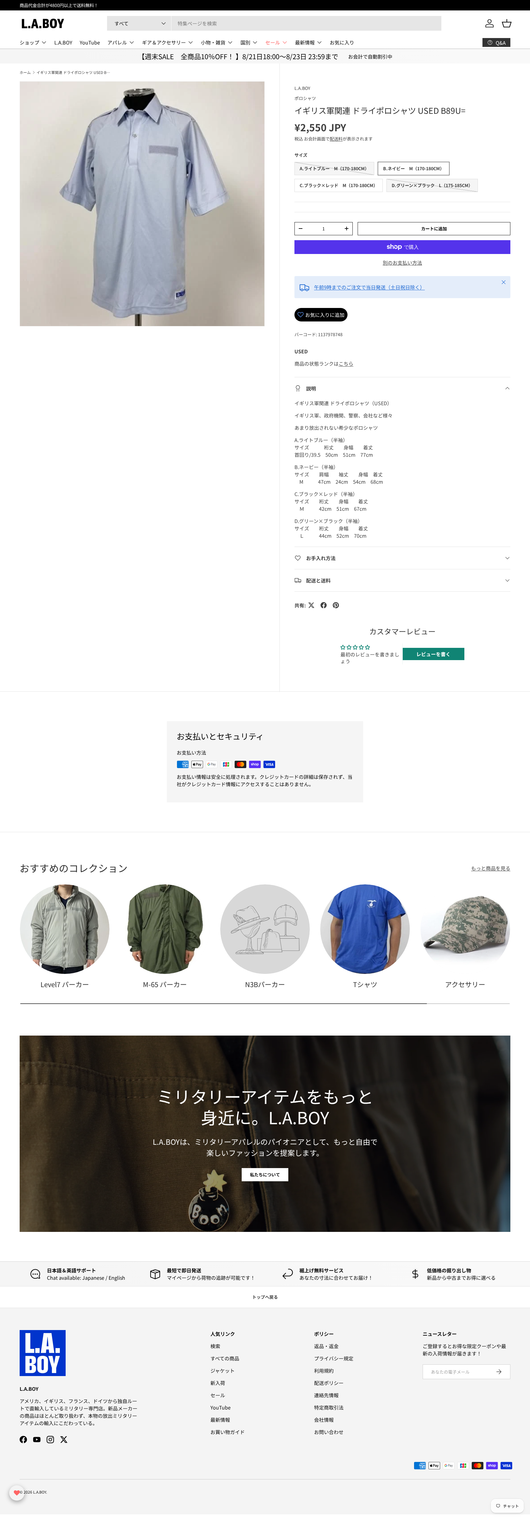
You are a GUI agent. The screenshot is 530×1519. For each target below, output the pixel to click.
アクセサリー (465, 984)
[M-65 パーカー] (164, 929)
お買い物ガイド (227, 1432)
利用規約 (324, 1370)
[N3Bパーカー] (265, 929)
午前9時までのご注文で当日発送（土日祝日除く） (369, 287)
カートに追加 (434, 228)
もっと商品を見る (490, 868)
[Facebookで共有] (323, 605)
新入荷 (217, 1382)
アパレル (117, 42)
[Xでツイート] (311, 605)
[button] (506, 23)
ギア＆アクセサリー (164, 42)
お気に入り (342, 42)
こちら (346, 363)
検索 (215, 1346)
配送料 (336, 139)
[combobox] (274, 23)
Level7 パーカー (64, 984)
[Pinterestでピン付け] (336, 605)
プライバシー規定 (333, 1358)
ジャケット (222, 1370)
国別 (245, 42)
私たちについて (265, 1174)
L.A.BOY (63, 42)
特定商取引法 (329, 1407)
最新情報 (305, 42)
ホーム (25, 72)
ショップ (29, 42)
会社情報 (324, 1419)
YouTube (90, 42)
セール (272, 42)
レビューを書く (433, 654)
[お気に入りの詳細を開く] (17, 1493)
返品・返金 (326, 1346)
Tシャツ (365, 984)
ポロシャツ (305, 98)
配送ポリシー (329, 1382)
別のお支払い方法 (402, 262)
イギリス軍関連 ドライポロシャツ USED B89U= (73, 72)
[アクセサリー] (465, 929)
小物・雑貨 (213, 42)
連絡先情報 (326, 1395)
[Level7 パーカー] (64, 929)
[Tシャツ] (365, 929)
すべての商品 (224, 1358)
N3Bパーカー (265, 984)
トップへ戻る (265, 1297)
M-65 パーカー (165, 984)
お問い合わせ (329, 1432)
